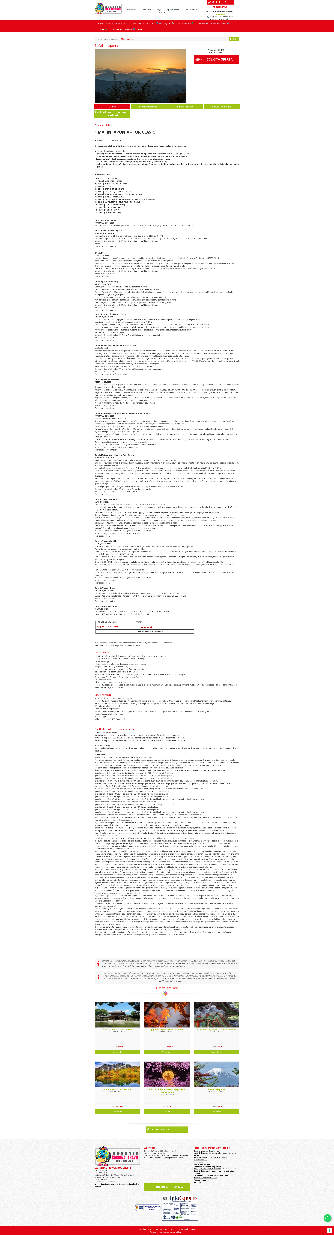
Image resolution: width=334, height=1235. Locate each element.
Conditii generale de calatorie (206, 1151)
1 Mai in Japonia (126, 39)
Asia (106, 39)
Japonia (114, 39)
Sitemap (197, 1182)
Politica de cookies (202, 1180)
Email (180, 1187)
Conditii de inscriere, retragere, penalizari (112, 114)
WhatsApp (220, 14)
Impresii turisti (173, 9)
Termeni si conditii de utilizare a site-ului (211, 1175)
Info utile (146, 9)
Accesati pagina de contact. (106, 1184)
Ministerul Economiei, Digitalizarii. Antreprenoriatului (208, 1167)
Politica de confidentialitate (205, 1178)
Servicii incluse (185, 106)
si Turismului (215, 1169)
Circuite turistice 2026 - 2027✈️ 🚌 (145, 23)
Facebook (133, 1184)
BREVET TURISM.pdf (180, 1155)
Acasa (100, 23)
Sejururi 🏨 (169, 23)
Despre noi (132, 9)
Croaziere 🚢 (202, 23)
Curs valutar (161, 1129)
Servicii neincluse (221, 106)
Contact (141, 29)
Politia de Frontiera (202, 1164)
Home (99, 39)
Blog (158, 9)
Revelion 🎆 (130, 29)
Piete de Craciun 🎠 (220, 23)
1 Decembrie (116, 29)
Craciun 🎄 (102, 29)
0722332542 (162, 1187)
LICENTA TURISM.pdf (161, 1153)
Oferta (112, 106)
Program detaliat (148, 106)
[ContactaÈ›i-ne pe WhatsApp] (327, 1218)
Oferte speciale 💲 (185, 23)
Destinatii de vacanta (115, 23)
